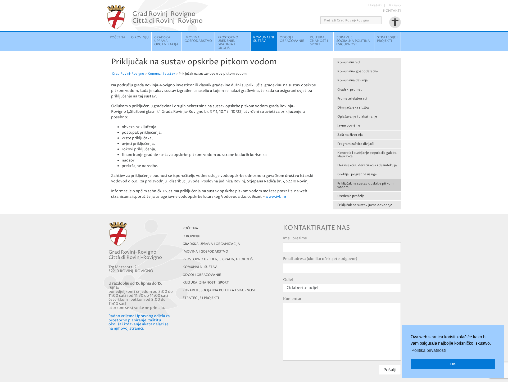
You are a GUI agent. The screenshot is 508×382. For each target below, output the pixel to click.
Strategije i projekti (387, 39)
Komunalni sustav (263, 39)
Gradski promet (349, 89)
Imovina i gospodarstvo (198, 39)
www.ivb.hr (276, 196)
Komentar (292, 299)
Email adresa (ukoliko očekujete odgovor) (320, 259)
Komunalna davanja (352, 80)
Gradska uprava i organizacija (166, 41)
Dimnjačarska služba (353, 107)
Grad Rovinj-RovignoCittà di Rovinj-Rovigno (167, 17)
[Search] (383, 20)
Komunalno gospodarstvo (357, 71)
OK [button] (453, 364)
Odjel (288, 280)
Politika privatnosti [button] (428, 350)
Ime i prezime (295, 238)
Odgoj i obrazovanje (292, 39)
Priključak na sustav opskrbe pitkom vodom (365, 185)
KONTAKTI (392, 10)
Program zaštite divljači (355, 144)
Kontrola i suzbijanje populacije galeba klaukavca (367, 155)
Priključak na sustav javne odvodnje (364, 205)
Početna (117, 37)
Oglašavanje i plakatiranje (357, 116)
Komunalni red (348, 62)
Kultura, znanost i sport (319, 41)
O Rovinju (140, 37)
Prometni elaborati (352, 98)
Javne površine (348, 125)
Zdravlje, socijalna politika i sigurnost (353, 41)
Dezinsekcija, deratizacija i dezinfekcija (367, 165)
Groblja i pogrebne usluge (357, 174)
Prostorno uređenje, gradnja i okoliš (227, 42)
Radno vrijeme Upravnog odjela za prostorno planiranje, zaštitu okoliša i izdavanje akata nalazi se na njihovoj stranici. (139, 322)
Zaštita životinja (350, 135)
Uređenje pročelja (351, 196)
